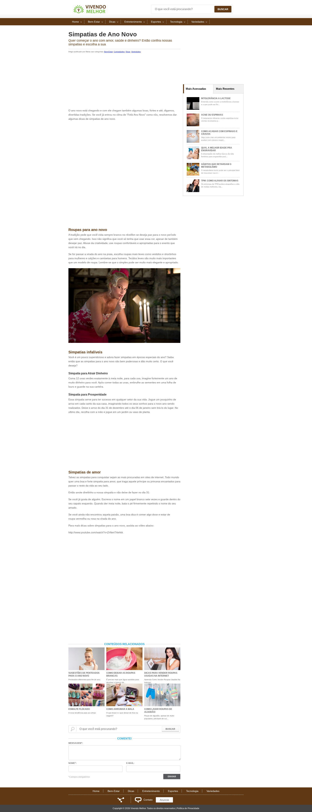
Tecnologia (176, 21)
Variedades (197, 21)
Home (75, 21)
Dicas (112, 21)
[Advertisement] (124, 81)
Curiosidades (119, 52)
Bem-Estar (94, 21)
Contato (148, 799)
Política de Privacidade (188, 808)
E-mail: (130, 763)
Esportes (156, 21)
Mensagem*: (75, 743)
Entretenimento (133, 21)
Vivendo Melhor (90, 9)
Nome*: (72, 763)
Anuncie (164, 799)
